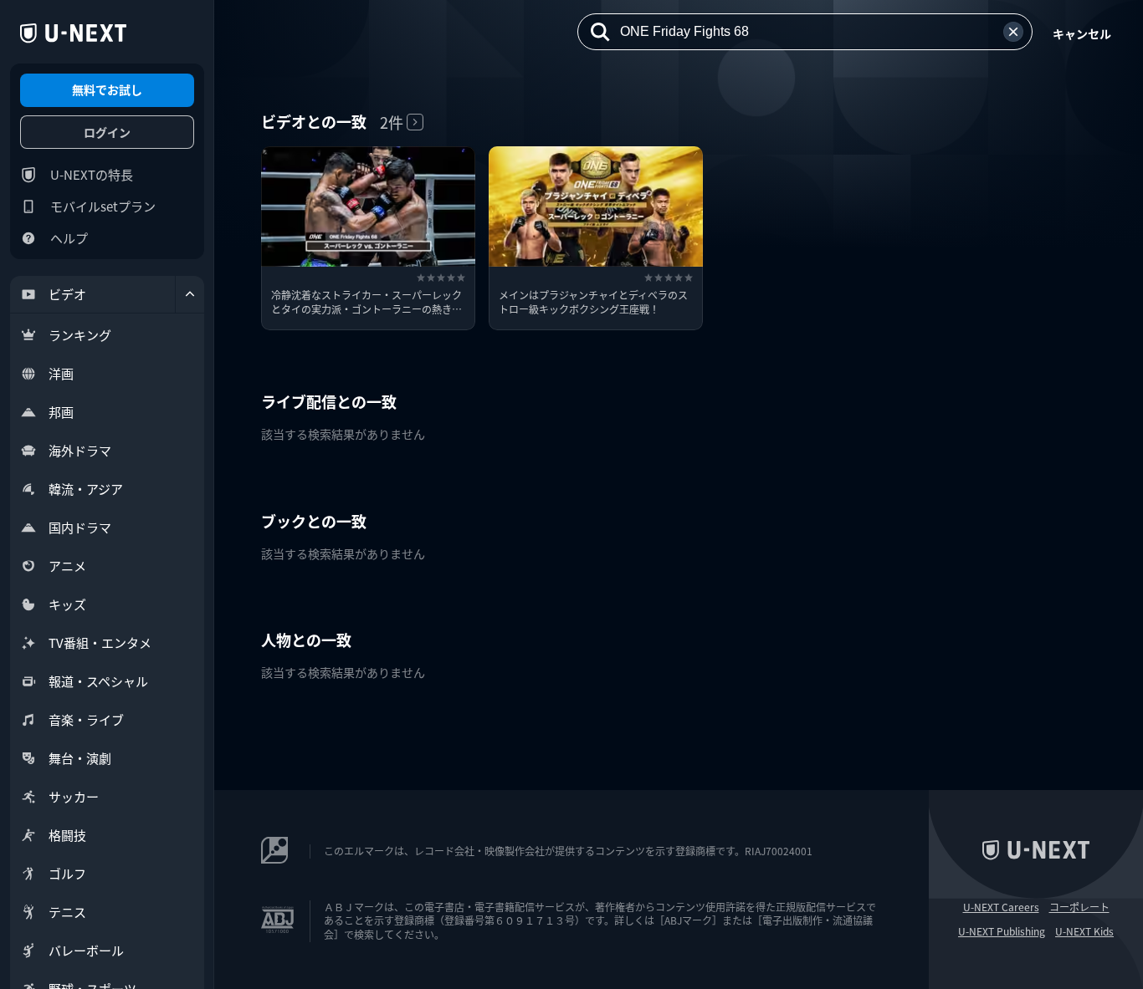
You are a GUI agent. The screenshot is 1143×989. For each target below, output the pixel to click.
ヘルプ (69, 238)
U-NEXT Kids (1084, 931)
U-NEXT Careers (1001, 907)
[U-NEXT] (73, 33)
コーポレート (1079, 907)
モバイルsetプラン (103, 206)
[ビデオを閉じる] (190, 294)
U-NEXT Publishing (1001, 931)
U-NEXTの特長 (91, 174)
